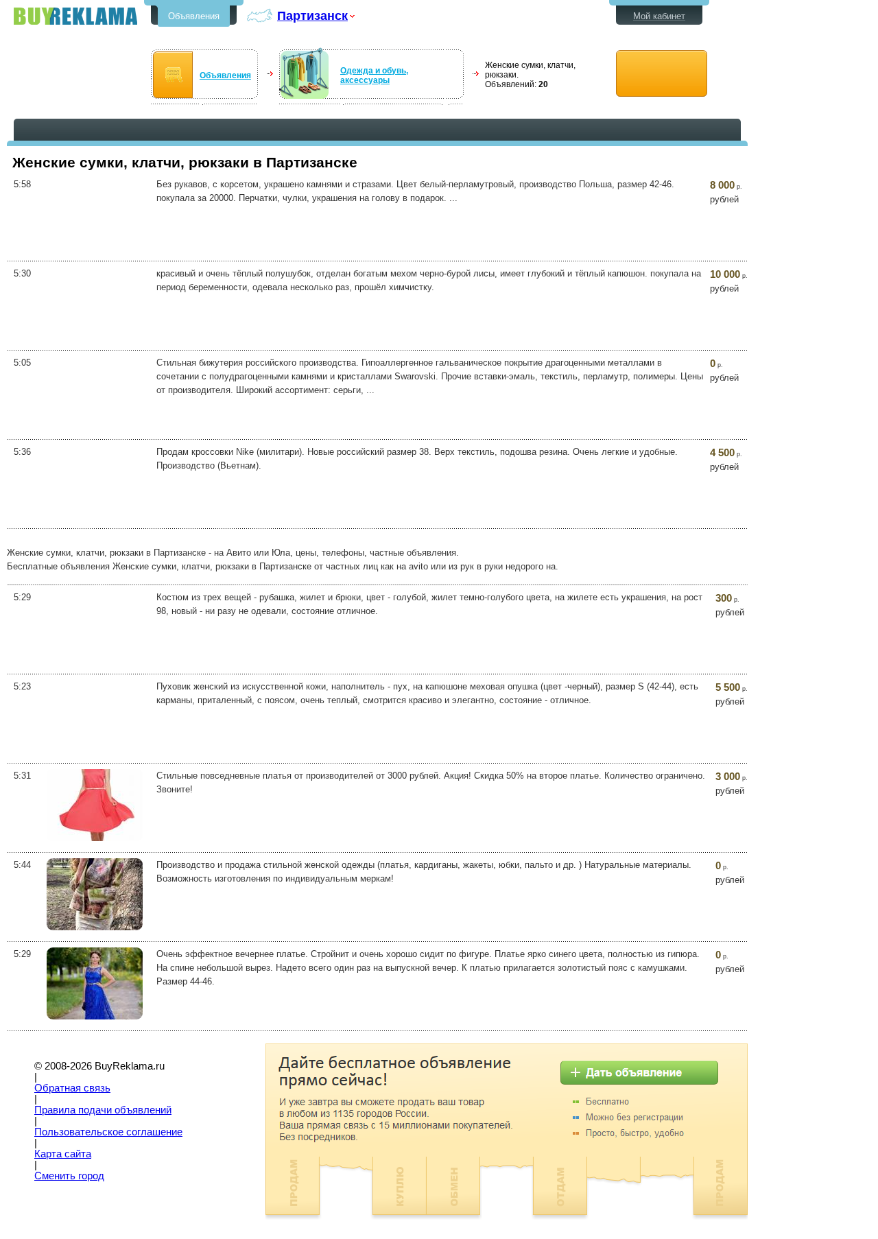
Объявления (194, 16)
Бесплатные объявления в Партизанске (75, 16)
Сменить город (69, 1175)
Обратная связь (72, 1088)
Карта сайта (62, 1153)
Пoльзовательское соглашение (108, 1131)
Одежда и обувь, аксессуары (374, 75)
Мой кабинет (659, 16)
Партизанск (312, 15)
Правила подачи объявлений (102, 1110)
